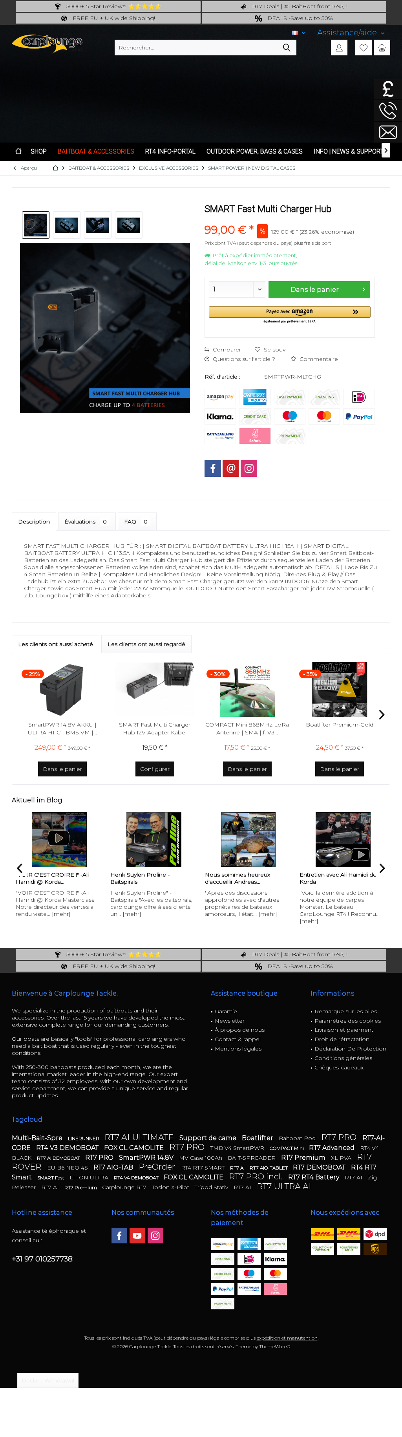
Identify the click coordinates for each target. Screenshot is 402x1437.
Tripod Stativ (212, 1187)
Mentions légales (238, 1048)
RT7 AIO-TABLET (269, 1168)
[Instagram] (249, 468)
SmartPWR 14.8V (147, 1157)
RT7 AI (238, 1168)
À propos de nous (240, 1029)
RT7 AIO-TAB (114, 1167)
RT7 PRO (339, 1137)
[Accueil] (18, 152)
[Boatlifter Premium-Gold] (340, 689)
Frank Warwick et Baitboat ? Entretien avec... (338, 878)
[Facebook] (213, 468)
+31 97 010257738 (42, 1258)
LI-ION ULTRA (89, 1177)
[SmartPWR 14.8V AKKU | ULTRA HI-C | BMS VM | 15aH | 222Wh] (62, 689)
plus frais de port (312, 243)
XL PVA (342, 1157)
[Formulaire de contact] (388, 132)
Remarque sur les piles (345, 1011)
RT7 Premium (304, 1157)
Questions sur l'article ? (243, 358)
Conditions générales (343, 1058)
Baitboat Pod (298, 1138)
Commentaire (318, 358)
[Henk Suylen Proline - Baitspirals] (59, 839)
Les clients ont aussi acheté (55, 644)
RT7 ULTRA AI (284, 1186)
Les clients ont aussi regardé (146, 644)
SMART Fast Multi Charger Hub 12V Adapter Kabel (154, 728)
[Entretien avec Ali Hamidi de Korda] (248, 839)
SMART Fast (51, 1178)
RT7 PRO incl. (256, 1176)
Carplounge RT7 (125, 1187)
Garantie (226, 1011)
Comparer (226, 349)
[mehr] (37, 913)
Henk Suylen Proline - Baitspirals (45, 878)
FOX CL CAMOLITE (134, 1147)
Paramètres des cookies (347, 1020)
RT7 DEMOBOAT (320, 1167)
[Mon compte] (339, 47)
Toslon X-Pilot (171, 1187)
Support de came (208, 1138)
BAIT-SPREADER (252, 1157)
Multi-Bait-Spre (38, 1138)
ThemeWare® (274, 1346)
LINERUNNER (84, 1138)
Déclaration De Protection (350, 1048)
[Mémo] (363, 47)
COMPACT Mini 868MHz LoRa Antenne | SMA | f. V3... (247, 728)
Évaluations (85, 521)
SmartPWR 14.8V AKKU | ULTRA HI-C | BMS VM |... (62, 728)
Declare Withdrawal (48, 1380)
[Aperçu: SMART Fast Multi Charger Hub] (35, 225)
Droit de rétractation (341, 1039)
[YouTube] (137, 1235)
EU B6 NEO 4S (68, 1167)
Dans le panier (315, 289)
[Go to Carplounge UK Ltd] (388, 89)
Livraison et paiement (343, 1029)
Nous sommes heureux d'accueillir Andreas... (142, 878)
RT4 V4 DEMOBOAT (137, 1178)
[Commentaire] (290, 219)
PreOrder (158, 1167)
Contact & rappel (238, 1039)
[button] (289, 315)
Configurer (155, 769)
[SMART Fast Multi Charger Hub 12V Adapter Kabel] (155, 689)
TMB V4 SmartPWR (238, 1147)
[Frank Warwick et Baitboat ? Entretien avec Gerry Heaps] (343, 839)
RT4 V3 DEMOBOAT (68, 1147)
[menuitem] (350, 33)
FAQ (136, 521)
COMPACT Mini (287, 1148)
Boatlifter (258, 1138)
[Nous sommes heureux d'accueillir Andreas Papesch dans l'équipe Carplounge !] (153, 839)
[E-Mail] (231, 468)
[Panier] (382, 47)
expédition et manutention (287, 1338)
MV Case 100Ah (201, 1157)
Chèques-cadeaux (339, 1067)
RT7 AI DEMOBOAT (59, 1158)
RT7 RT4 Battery (314, 1177)
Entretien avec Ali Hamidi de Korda (243, 878)
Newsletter (230, 1020)
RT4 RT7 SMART (203, 1167)
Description (34, 521)
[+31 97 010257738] (388, 110)
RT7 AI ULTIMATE (139, 1137)
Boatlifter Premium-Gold (339, 724)
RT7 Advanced (332, 1147)
